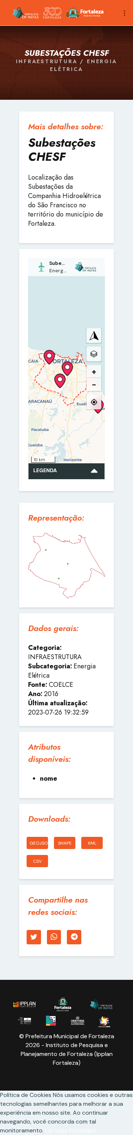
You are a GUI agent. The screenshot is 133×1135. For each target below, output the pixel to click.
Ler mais (57, 1130)
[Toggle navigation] (124, 12)
